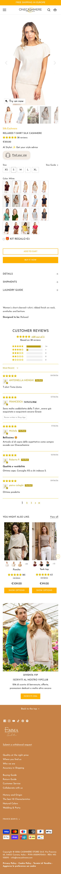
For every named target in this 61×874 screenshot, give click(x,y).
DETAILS (8, 274)
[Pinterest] (23, 720)
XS (6, 170)
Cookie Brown (26, 187)
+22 (26, 564)
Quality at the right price (16, 755)
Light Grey (26, 214)
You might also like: (16, 517)
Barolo (7, 187)
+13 (54, 564)
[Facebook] (5, 720)
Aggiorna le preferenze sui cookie (19, 866)
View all (54, 517)
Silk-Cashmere (10, 129)
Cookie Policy (24, 863)
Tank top (44, 569)
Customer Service (11, 783)
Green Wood (16, 214)
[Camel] (20, 564)
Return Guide (9, 779)
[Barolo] (34, 563)
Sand (35, 187)
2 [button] (27, 503)
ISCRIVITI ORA (30, 696)
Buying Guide (10, 775)
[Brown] (41, 563)
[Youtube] (13, 720)
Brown (7, 201)
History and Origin (12, 795)
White (16, 187)
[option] (30, 62)
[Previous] (6, 62)
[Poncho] (16, 541)
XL (35, 170)
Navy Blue (44, 201)
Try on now (16, 101)
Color (5, 179)
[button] (10, 138)
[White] (7, 564)
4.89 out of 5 (37, 337)
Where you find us (12, 759)
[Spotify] (27, 720)
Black (7, 228)
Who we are (9, 764)
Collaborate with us (13, 788)
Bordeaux (16, 228)
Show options (17, 590)
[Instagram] (9, 720)
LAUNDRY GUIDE (13, 290)
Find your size (19, 155)
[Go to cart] (55, 10)
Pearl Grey (35, 214)
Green (7, 214)
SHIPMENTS (10, 282)
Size (5, 165)
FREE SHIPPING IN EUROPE (30, 3)
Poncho (16, 569)
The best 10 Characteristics (16, 799)
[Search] (49, 10)
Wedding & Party (11, 808)
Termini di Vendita (42, 863)
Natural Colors (10, 803)
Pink (26, 201)
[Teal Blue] (47, 563)
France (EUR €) (10, 819)
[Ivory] (13, 564)
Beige (16, 201)
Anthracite (44, 214)
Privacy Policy (9, 863)
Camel (44, 187)
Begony (35, 228)
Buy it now (30, 260)
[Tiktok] (18, 720)
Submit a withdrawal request (17, 745)
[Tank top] (44, 541)
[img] (9, 376)
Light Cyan (35, 201)
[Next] (54, 62)
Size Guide (51, 165)
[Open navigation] (4, 10)
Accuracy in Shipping (13, 768)
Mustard (26, 228)
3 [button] (31, 503)
